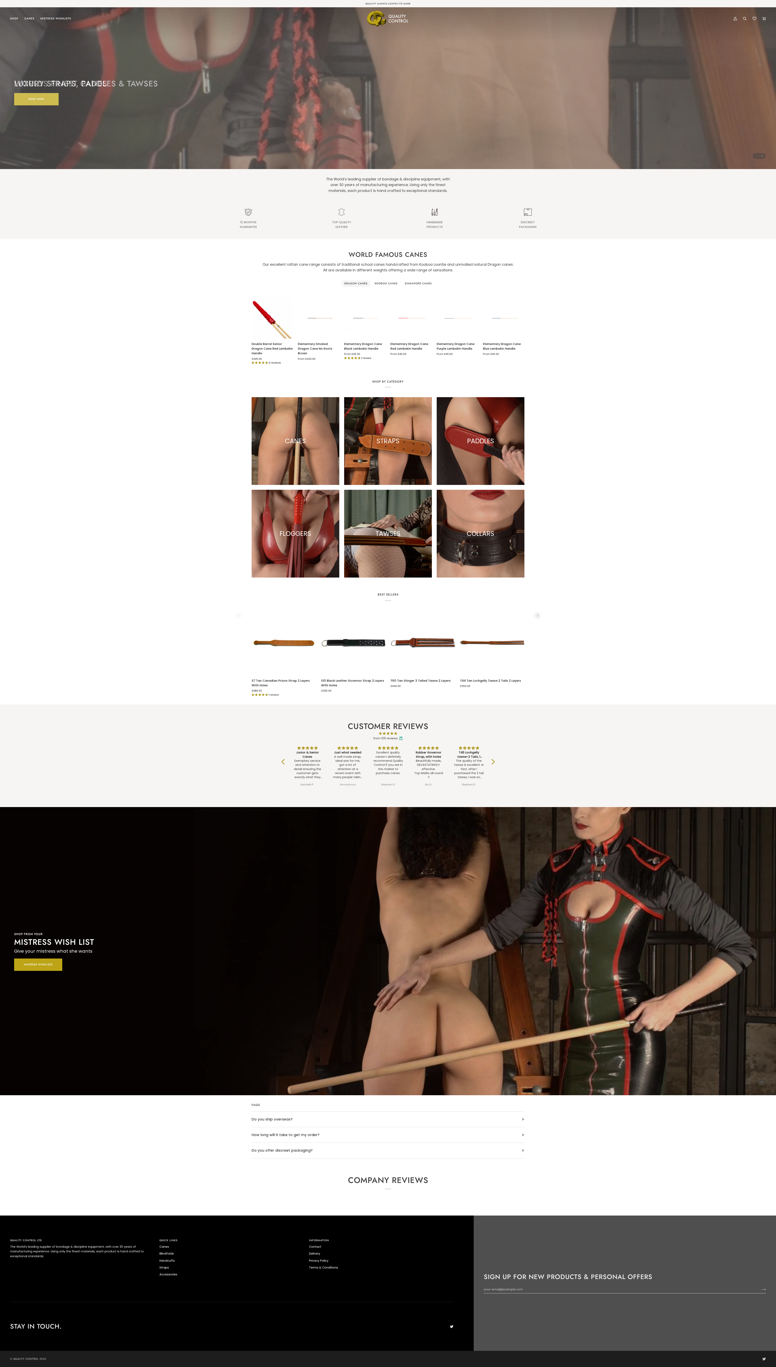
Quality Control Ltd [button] (26, 1240)
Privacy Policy (318, 1261)
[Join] (760, 1289)
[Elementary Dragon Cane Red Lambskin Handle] (411, 318)
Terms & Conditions (323, 1267)
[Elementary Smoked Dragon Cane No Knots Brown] (318, 318)
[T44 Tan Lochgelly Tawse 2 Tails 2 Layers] (492, 643)
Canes (164, 1247)
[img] (388, 733)
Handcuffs (167, 1261)
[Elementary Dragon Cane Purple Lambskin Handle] (457, 318)
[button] (15, 18)
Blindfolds (166, 1254)
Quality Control (26, 1359)
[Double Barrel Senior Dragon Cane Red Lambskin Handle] (272, 318)
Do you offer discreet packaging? (282, 1150)
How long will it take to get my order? (285, 1134)
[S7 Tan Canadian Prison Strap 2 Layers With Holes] (284, 643)
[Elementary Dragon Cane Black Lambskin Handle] (365, 318)
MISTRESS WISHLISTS (38, 964)
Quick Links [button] (168, 1240)
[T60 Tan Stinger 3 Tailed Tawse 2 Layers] (422, 643)
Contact (315, 1247)
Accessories (168, 1274)
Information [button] (319, 1240)
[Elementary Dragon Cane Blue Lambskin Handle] (503, 318)
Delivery (314, 1254)
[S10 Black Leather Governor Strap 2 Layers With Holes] (353, 643)
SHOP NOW (36, 99)
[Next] (537, 615)
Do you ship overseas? (272, 1119)
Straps (164, 1267)
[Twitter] (451, 1326)
